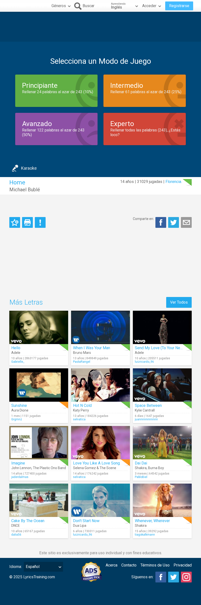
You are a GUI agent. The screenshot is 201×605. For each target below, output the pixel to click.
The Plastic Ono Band (49, 468)
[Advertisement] (100, 27)
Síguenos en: (142, 577)
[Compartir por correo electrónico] (186, 222)
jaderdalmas (19, 477)
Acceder (149, 5)
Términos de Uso (155, 565)
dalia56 (16, 534)
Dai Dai (141, 463)
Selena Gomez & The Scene (94, 468)
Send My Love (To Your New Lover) (165, 348)
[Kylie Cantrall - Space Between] (162, 385)
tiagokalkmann (145, 534)
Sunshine (19, 405)
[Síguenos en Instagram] (186, 577)
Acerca (111, 565)
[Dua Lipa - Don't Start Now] (100, 500)
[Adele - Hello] (38, 327)
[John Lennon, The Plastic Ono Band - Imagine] (38, 442)
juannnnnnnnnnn (146, 419)
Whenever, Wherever (152, 520)
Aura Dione (19, 410)
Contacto (129, 565)
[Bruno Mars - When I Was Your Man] (100, 327)
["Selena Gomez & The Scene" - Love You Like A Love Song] (100, 442)
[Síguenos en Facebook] (160, 577)
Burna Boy (156, 468)
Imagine (18, 463)
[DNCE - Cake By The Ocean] (38, 500)
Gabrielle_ (17, 361)
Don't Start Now (86, 520)
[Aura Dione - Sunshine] (38, 385)
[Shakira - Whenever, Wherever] (162, 500)
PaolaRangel (81, 361)
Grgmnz (16, 419)
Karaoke (29, 168)
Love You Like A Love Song (96, 463)
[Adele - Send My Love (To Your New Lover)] (162, 327)
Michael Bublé (24, 190)
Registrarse (179, 5)
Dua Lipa (79, 526)
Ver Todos (179, 302)
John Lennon (21, 468)
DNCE (15, 526)
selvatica (79, 419)
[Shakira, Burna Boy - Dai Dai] (162, 442)
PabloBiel (141, 477)
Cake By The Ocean (27, 520)
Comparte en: (143, 218)
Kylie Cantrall (145, 410)
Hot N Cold (82, 405)
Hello (15, 348)
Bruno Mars (82, 353)
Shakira (141, 468)
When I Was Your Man (91, 348)
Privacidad (183, 565)
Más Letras (26, 302)
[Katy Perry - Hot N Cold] (100, 385)
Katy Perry (81, 410)
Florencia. (173, 181)
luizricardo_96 (144, 361)
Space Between (148, 405)
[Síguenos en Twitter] (173, 577)
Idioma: (15, 566)
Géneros (58, 5)
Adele (15, 353)
